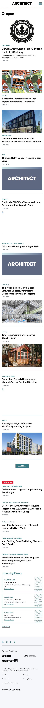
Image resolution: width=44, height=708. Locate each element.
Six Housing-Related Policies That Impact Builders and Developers (19, 100)
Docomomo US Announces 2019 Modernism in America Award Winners (21, 140)
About (4, 675)
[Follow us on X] (7, 642)
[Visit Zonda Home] (11, 689)
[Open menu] (40, 3)
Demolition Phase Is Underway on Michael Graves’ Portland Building (19, 381)
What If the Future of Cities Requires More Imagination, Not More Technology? (20, 560)
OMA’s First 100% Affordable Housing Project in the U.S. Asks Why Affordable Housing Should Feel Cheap (21, 508)
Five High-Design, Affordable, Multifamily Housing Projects (17, 425)
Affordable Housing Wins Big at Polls (20, 246)
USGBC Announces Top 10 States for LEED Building (22, 50)
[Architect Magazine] (22, 3)
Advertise (26, 675)
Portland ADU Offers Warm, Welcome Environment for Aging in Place (21, 204)
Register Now (9, 589)
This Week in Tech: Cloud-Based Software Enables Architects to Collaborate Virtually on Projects (18, 290)
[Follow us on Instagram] (14, 642)
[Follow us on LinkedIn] (3, 642)
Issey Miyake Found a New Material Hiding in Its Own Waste (20, 526)
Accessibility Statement (10, 683)
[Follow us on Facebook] (10, 642)
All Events (6, 626)
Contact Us (5, 679)
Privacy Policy (27, 679)
